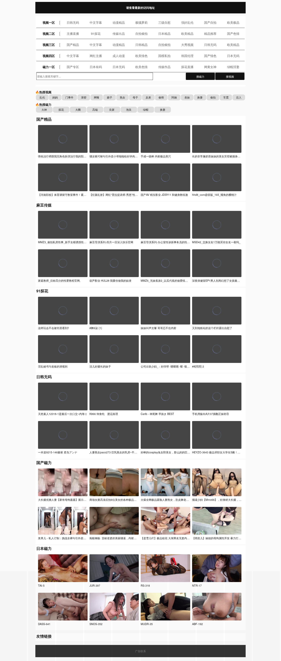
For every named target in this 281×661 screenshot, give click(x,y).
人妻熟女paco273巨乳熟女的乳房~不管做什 (115, 452)
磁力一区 (49, 67)
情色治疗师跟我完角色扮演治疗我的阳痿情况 (65, 156)
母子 (135, 97)
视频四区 (49, 56)
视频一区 (49, 22)
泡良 (129, 109)
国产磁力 (44, 462)
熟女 (122, 97)
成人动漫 (119, 56)
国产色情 (233, 33)
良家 (112, 109)
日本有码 (96, 67)
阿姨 (174, 97)
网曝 (96, 97)
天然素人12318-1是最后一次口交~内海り (62, 414)
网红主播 (96, 56)
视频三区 (49, 44)
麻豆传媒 (44, 205)
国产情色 (210, 56)
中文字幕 (96, 22)
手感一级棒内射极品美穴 (156, 156)
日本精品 (164, 33)
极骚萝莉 (141, 22)
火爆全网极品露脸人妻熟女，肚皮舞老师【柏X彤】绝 (172, 500)
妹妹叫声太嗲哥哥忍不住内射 (158, 328)
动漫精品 (119, 22)
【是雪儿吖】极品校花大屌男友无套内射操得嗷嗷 (171, 538)
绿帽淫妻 (233, 67)
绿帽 (145, 109)
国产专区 (73, 67)
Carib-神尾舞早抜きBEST (157, 414)
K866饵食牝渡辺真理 (103, 414)
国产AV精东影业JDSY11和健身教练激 (164, 195)
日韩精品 (141, 44)
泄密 (83, 97)
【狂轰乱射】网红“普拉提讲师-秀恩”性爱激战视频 (119, 195)
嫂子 (109, 97)
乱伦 (42, 97)
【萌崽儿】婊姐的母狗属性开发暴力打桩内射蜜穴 (222, 538)
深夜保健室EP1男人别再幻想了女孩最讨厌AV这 (220, 280)
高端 (95, 109)
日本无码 (233, 56)
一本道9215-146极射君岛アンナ (57, 452)
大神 (44, 109)
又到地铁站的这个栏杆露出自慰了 (212, 328)
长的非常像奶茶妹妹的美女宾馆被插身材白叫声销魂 (223, 156)
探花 (61, 109)
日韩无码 (73, 22)
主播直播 (73, 33)
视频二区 (49, 33)
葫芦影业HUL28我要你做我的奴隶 (110, 280)
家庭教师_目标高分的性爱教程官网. (59, 280)
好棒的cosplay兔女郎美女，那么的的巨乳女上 (168, 452)
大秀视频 (187, 44)
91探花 (96, 33)
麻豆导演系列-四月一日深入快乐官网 (111, 242)
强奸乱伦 (187, 22)
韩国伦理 (187, 56)
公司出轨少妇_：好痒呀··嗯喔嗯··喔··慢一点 (166, 366)
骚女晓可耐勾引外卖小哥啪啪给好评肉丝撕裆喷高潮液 (121, 156)
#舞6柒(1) (95, 328)
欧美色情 (141, 67)
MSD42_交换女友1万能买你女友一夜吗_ (216, 242)
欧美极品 (233, 22)
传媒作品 (164, 67)
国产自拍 (210, 22)
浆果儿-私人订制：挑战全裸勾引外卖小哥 (63, 538)
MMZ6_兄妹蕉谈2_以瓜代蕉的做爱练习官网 (167, 280)
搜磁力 (200, 76)
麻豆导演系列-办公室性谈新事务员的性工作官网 (169, 242)
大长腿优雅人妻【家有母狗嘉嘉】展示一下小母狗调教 (70, 500)
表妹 (187, 97)
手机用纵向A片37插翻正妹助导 (210, 414)
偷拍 (213, 97)
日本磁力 (44, 548)
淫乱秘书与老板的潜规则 (52, 366)
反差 (148, 97)
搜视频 (230, 76)
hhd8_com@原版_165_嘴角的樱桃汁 (214, 195)
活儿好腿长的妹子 (100, 366)
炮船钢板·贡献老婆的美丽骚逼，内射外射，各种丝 (119, 538)
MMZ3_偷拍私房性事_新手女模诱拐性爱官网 (65, 242)
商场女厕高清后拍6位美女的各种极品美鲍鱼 (115, 500)
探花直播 (187, 67)
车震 (226, 97)
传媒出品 (119, 33)
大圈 (78, 109)
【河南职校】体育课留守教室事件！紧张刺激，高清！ (70, 195)
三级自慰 (164, 22)
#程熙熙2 (198, 366)
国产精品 (73, 44)
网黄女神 (210, 67)
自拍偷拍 (141, 33)
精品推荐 (210, 33)
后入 (238, 97)
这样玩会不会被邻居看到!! (53, 328)
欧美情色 (141, 56)
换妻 (200, 97)
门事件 (69, 97)
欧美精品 (187, 33)
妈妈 (55, 97)
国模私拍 (164, 56)
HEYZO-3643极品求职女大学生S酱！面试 (217, 452)
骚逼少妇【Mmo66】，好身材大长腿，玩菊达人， (222, 500)
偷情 (161, 97)
